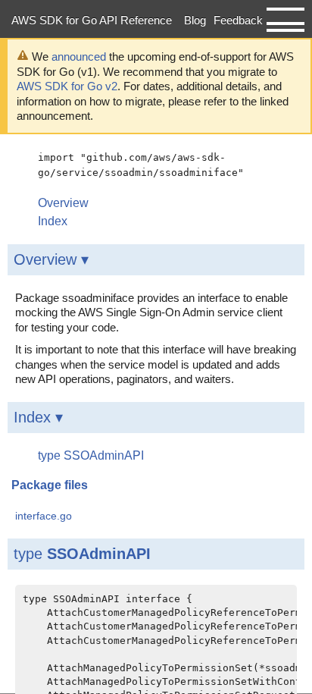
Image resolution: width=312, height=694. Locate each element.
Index (52, 221)
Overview (63, 202)
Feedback (238, 20)
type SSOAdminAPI (91, 455)
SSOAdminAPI (99, 553)
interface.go (43, 516)
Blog (195, 20)
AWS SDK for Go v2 (67, 86)
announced (78, 56)
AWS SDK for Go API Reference (91, 20)
